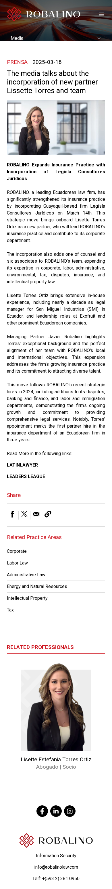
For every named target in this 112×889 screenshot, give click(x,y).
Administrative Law (26, 574)
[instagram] (70, 811)
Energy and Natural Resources (37, 586)
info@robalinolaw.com (56, 867)
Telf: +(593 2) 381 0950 (56, 878)
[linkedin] (56, 811)
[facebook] (42, 811)
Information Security (56, 855)
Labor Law (17, 563)
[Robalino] (43, 14)
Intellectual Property (27, 598)
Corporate (17, 551)
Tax (10, 610)
